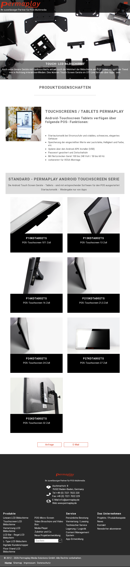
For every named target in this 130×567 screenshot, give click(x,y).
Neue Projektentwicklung (47, 535)
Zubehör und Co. (43, 531)
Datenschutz (44, 562)
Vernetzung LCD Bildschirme (11, 530)
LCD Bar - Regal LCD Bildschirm (13, 536)
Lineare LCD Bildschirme (15, 517)
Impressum (30, 562)
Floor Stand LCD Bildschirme (11, 550)
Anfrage (49, 444)
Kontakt (101, 525)
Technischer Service (76, 525)
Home (8, 562)
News (100, 521)
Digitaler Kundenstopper (15, 545)
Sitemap (17, 562)
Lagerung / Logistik (76, 528)
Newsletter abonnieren (109, 528)
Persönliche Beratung (77, 517)
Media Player (41, 528)
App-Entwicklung (74, 539)
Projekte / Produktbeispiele (111, 517)
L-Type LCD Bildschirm (15, 541)
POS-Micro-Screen (44, 517)
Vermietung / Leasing (77, 521)
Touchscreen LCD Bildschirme (12, 523)
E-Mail (76, 444)
